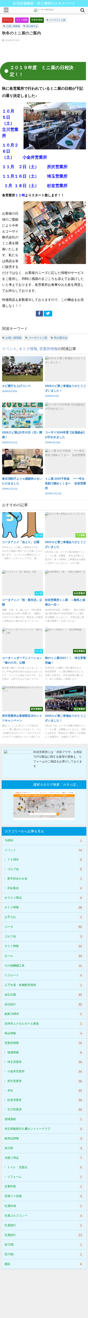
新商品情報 (43, 1138)
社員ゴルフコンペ (43, 1215)
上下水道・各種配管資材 (43, 984)
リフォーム (44, 1176)
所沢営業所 (44, 1081)
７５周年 (44, 859)
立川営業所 (44, 1109)
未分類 (43, 1148)
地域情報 (44, 1052)
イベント (7, 20)
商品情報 (43, 1033)
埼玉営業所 (44, 1061)
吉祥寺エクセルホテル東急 (43, 1023)
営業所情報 (37, 20)
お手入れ (43, 917)
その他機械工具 (43, 965)
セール (43, 955)
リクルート (43, 975)
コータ (43, 926)
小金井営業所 (44, 1071)
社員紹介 (43, 1235)
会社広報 (43, 994)
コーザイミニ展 (57, 20)
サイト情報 (43, 946)
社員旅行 (43, 1225)
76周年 (43, 840)
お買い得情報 (13, 26)
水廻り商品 (43, 1157)
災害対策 (43, 1186)
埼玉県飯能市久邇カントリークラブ (43, 1128)
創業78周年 (43, 1014)
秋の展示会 (32, 26)
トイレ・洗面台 (44, 1167)
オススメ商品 (43, 897)
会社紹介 (43, 1004)
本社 (44, 1090)
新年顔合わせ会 (44, 878)
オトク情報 (21, 20)
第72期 (43, 1244)
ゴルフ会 (44, 869)
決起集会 (44, 888)
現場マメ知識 (43, 1196)
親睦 (43, 1264)
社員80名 (43, 1205)
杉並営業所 (44, 1100)
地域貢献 (43, 1119)
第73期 (43, 1254)
